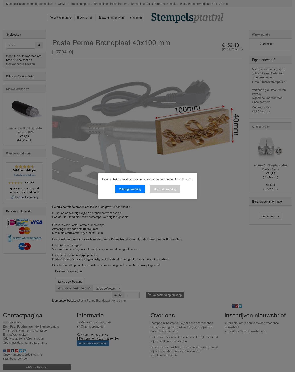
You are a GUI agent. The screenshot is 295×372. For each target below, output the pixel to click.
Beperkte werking (165, 189)
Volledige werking (130, 189)
